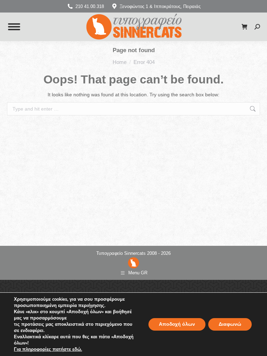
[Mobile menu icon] (14, 26)
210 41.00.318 (89, 6)
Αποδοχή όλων (177, 324)
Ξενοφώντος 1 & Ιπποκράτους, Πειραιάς (160, 6)
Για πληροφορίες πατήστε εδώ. (48, 349)
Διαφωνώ (230, 324)
